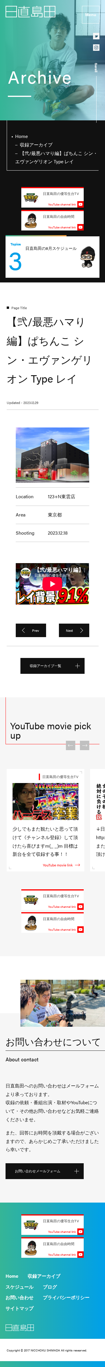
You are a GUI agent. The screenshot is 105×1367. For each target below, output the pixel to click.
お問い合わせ (20, 1297)
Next (69, 630)
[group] (52, 257)
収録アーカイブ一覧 (45, 665)
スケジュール (20, 1286)
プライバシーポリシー (66, 1297)
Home (12, 1275)
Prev (35, 630)
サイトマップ (20, 1308)
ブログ (50, 1286)
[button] (70, 745)
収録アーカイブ (44, 1275)
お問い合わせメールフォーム (37, 1171)
